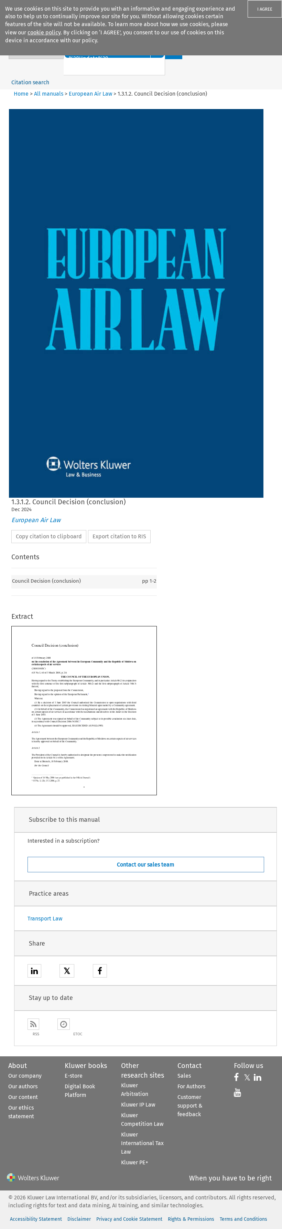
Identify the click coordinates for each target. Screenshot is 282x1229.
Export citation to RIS (119, 536)
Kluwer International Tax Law (142, 1143)
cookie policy (44, 32)
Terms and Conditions (243, 1219)
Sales (184, 1075)
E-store (74, 1075)
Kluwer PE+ (134, 1162)
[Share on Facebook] (100, 972)
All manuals (48, 93)
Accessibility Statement (36, 1219)
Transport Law (45, 918)
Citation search (30, 82)
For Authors (191, 1086)
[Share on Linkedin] (34, 972)
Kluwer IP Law (138, 1104)
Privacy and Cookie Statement (129, 1219)
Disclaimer (79, 1219)
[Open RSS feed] (33, 1024)
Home (21, 93)
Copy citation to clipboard (49, 536)
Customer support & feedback (190, 1106)
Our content (23, 1097)
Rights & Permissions (191, 1219)
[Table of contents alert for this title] (63, 1024)
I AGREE (264, 9)
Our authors (22, 1086)
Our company (25, 1075)
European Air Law (90, 93)
